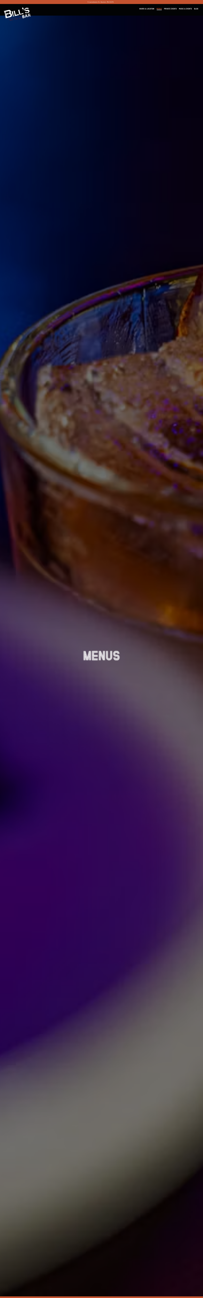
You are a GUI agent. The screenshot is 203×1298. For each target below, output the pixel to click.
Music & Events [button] (185, 9)
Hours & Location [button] (146, 9)
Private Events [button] (170, 9)
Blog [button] (196, 9)
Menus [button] (159, 9)
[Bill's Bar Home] (17, 13)
